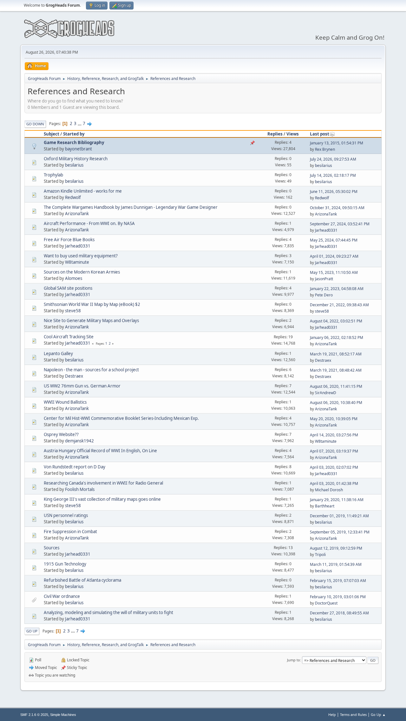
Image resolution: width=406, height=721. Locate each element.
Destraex (323, 360)
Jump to (293, 660)
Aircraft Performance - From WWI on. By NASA (89, 223)
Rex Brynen (325, 149)
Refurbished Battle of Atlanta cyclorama (82, 580)
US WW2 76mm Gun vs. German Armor (82, 386)
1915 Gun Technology (65, 564)
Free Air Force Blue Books (69, 239)
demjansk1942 (79, 441)
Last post (319, 134)
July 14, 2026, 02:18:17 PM (333, 175)
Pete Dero (324, 295)
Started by (74, 134)
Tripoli (320, 554)
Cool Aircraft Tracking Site (69, 337)
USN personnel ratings (66, 515)
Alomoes (73, 278)
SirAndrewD (325, 392)
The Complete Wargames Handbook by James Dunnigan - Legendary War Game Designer (131, 207)
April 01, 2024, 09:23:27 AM (334, 256)
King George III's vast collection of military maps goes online (102, 499)
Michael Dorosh (329, 490)
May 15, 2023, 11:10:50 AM (334, 272)
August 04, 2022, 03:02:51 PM (336, 321)
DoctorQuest (326, 603)
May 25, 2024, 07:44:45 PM (333, 240)
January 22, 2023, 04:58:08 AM (336, 288)
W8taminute (77, 262)
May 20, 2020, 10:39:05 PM (333, 418)
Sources (51, 548)
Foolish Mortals (80, 489)
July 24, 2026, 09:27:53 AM (333, 159)
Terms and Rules (353, 714)
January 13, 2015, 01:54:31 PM (336, 143)
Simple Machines (63, 715)
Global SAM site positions (68, 288)
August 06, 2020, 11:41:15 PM (336, 386)
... (80, 123)
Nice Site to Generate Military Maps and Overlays (91, 320)
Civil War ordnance (62, 596)
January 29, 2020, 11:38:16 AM (336, 499)
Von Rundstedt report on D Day (74, 467)
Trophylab (53, 175)
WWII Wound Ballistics (65, 402)
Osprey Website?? (61, 434)
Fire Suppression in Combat (70, 531)
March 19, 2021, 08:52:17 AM (336, 354)
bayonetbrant (78, 149)
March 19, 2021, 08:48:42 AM (336, 370)
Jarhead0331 (326, 230)
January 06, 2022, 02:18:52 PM (336, 337)
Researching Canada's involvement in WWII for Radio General (103, 483)
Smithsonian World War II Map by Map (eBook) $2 (92, 304)
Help (332, 714)
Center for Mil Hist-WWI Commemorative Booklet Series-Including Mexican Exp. (121, 418)
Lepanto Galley (58, 353)
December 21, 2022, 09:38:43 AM (339, 305)
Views (292, 134)
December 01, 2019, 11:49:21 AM (339, 516)
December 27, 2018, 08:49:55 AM (339, 613)
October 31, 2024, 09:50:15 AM (337, 207)
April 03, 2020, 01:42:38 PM (334, 483)
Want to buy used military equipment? (81, 256)
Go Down (35, 124)
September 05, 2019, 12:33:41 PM (340, 532)
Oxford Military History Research (76, 159)
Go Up (31, 631)
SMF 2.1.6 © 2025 (34, 715)
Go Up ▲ (378, 714)
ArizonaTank (77, 213)
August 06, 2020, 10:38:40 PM (336, 402)
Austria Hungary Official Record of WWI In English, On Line (100, 450)
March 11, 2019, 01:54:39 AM (336, 564)
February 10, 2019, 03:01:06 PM (338, 596)
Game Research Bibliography (74, 142)
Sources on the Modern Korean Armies (82, 272)
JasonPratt (324, 278)
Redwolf (73, 197)
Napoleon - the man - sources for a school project (91, 370)
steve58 (73, 311)
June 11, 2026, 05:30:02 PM (333, 191)
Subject (51, 134)
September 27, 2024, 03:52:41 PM (340, 224)
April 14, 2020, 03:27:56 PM (334, 435)
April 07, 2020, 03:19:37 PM (334, 451)
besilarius (74, 165)
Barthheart (324, 506)
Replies (275, 134)
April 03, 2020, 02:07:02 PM (334, 467)
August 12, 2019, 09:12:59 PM (336, 548)
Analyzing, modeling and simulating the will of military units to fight (108, 612)
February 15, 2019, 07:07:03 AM (338, 580)
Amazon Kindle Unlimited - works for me (83, 191)
